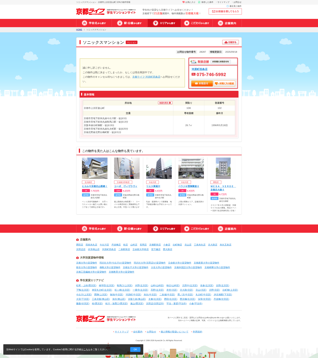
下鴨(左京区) (82, 290)
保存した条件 (207, 2)
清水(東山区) (119, 299)
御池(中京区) (116, 294)
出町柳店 (177, 244)
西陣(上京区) (100, 294)
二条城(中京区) (167, 294)
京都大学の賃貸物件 (86, 262)
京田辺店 (80, 249)
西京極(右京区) (187, 299)
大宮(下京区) (82, 299)
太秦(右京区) (155, 299)
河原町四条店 (200, 69)
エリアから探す (164, 23)
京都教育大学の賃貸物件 (121, 272)
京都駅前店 (155, 244)
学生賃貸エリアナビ (92, 280)
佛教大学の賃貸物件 (110, 267)
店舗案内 (227, 23)
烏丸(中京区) (150, 294)
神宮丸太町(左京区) (102, 290)
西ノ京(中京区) (185, 294)
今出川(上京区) (84, 294)
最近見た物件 (235, 6)
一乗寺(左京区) (140, 290)
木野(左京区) (141, 285)
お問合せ (237, 2)
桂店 (125, 244)
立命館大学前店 (140, 249)
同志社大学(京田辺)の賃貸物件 (150, 262)
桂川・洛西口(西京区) (116, 303)
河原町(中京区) (133, 294)
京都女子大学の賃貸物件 (135, 267)
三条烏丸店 (200, 244)
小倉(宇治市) (195, 303)
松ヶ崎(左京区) (122, 290)
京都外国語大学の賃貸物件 (188, 267)
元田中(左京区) (190, 285)
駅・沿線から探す (129, 23)
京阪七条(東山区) (137, 299)
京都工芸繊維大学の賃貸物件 (91, 272)
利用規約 (197, 331)
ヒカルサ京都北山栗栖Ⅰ (94, 186)
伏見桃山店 (94, 249)
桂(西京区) (97, 303)
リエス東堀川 (153, 186)
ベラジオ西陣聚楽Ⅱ (188, 186)
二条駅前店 (124, 249)
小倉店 (166, 244)
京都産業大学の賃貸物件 (206, 262)
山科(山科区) (157, 285)
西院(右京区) (170, 299)
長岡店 (143, 244)
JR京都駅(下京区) (223, 294)
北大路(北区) (186, 290)
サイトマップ (223, 2)
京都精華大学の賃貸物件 (217, 267)
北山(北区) (201, 290)
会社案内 (137, 331)
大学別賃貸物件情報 (92, 257)
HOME (79, 30)
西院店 (79, 244)
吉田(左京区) (222, 285)
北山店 (188, 244)
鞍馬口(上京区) (124, 285)
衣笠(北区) (171, 290)
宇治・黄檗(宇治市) (176, 303)
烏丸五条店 (225, 244)
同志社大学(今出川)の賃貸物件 (115, 262)
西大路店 (167, 249)
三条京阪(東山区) (101, 299)
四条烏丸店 (91, 244)
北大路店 (212, 244)
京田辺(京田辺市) (155, 303)
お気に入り (190, 2)
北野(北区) (214, 290)
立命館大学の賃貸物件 (179, 262)
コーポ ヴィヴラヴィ (125, 186)
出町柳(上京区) (230, 290)
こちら (86, 349)
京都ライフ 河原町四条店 (146, 76)
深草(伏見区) (204, 299)
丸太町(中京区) (203, 294)
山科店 (133, 244)
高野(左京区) (157, 290)
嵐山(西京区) (137, 303)
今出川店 (104, 244)
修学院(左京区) (106, 285)
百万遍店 (155, 249)
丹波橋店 (116, 244)
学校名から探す (94, 23)
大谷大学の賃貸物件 (161, 267)
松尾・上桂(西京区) (86, 285)
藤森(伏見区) (82, 303)
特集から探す (196, 23)
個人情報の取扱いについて (174, 331)
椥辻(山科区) (173, 285)
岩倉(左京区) (206, 285)
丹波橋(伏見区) (221, 299)
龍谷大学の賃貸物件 (86, 267)
